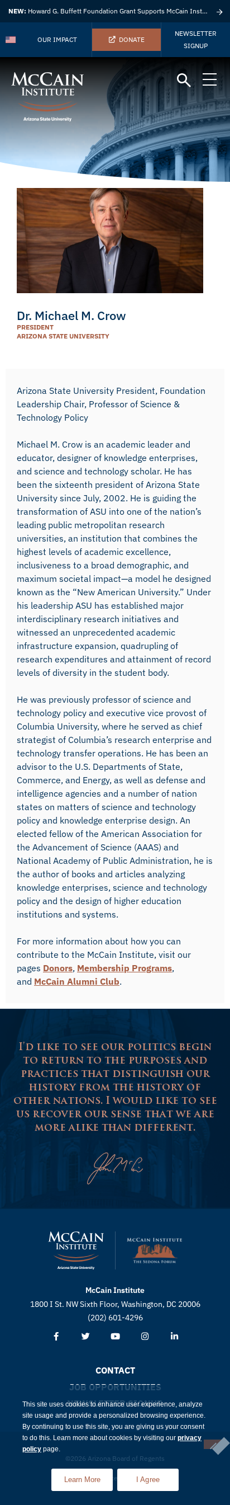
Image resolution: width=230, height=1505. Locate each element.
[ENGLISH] (11, 40)
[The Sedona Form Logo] (155, 1250)
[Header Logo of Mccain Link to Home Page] (47, 96)
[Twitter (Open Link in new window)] (86, 1337)
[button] (184, 81)
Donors (58, 967)
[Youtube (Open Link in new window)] (115, 1337)
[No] (213, 1444)
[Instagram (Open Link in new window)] (145, 1337)
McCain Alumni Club (76, 981)
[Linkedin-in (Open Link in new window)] (174, 1337)
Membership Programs (124, 967)
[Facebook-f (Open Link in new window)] (56, 1337)
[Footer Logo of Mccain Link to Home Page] (76, 1250)
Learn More (88, 1476)
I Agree (148, 1479)
